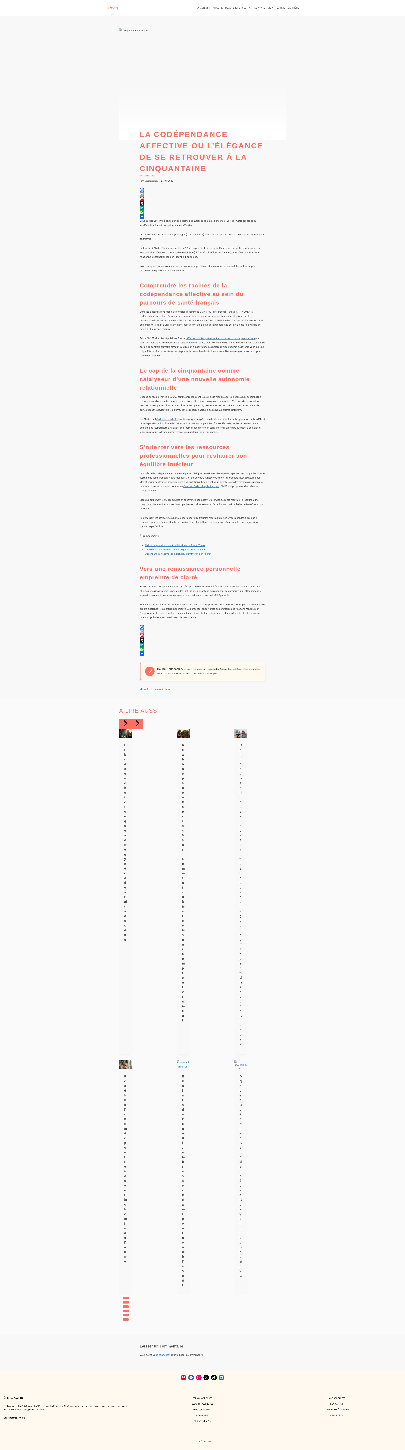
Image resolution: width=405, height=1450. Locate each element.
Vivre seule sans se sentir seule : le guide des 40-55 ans (175, 549)
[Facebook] (202, 190)
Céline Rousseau (150, 181)
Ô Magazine (203, 7)
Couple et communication (155, 689)
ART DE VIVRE (257, 7)
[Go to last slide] (125, 724)
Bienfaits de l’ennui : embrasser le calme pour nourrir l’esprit (183, 1181)
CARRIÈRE (293, 7)
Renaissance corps (202, 1398)
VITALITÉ (217, 7)
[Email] (202, 194)
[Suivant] (137, 724)
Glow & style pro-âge (202, 1404)
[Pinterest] (202, 199)
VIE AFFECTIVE (276, 7)
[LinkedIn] (202, 207)
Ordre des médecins (167, 419)
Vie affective (147, 176)
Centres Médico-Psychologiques (201, 486)
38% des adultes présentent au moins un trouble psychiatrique (220, 338)
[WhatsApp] (202, 212)
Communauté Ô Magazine (336, 1410)
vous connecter (161, 1355)
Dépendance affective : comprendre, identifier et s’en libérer (178, 554)
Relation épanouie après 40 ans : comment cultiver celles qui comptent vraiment (183, 882)
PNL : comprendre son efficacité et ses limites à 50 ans (175, 545)
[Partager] (202, 216)
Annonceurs (336, 1415)
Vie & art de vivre (202, 1421)
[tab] (126, 1298)
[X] (202, 203)
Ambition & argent (202, 1410)
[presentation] (125, 733)
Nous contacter (336, 1398)
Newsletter (336, 1404)
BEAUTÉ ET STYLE (235, 7)
